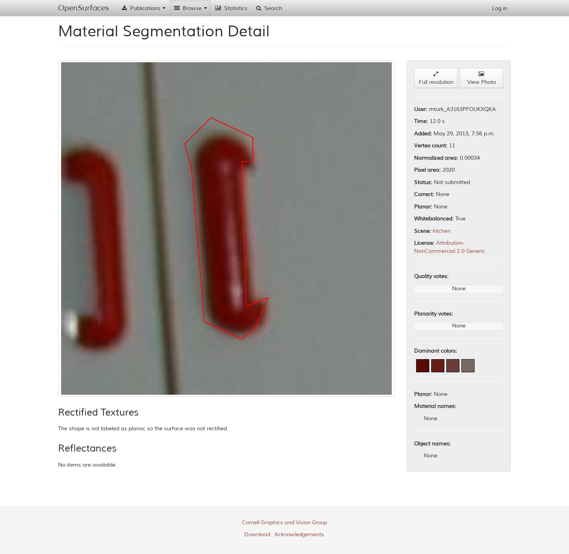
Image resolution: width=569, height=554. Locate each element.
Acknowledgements (299, 534)
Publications (145, 8)
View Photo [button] (481, 82)
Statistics (235, 8)
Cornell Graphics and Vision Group (284, 522)
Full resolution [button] (436, 82)
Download (257, 534)
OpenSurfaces (83, 8)
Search (272, 8)
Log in (499, 8)
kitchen (442, 231)
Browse (192, 8)
